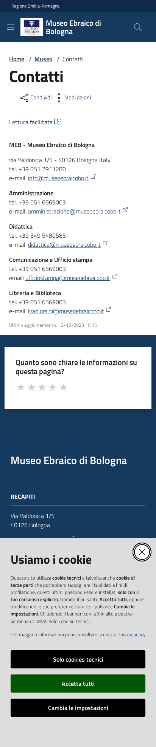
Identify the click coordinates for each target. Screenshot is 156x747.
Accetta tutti (78, 683)
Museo (43, 58)
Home (16, 58)
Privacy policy (131, 634)
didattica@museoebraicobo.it (64, 244)
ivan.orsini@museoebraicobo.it (66, 311)
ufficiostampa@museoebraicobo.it (67, 277)
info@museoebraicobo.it (58, 177)
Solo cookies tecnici (78, 659)
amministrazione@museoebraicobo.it (74, 211)
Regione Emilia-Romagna (35, 6)
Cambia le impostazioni (78, 707)
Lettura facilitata (31, 122)
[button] (138, 27)
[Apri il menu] (10, 27)
